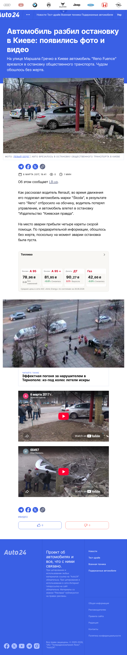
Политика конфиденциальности (105, 635)
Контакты (93, 629)
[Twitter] (14, 646)
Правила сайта (96, 616)
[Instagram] (36, 646)
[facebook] (28, 166)
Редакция (93, 622)
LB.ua (53, 182)
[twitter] (35, 166)
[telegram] (21, 166)
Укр (119, 14)
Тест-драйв (53, 14)
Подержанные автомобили (97, 14)
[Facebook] (6, 646)
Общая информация (99, 603)
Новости (41, 14)
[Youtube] (21, 646)
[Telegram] (29, 646)
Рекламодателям (97, 610)
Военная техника (71, 14)
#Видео (23, 517)
